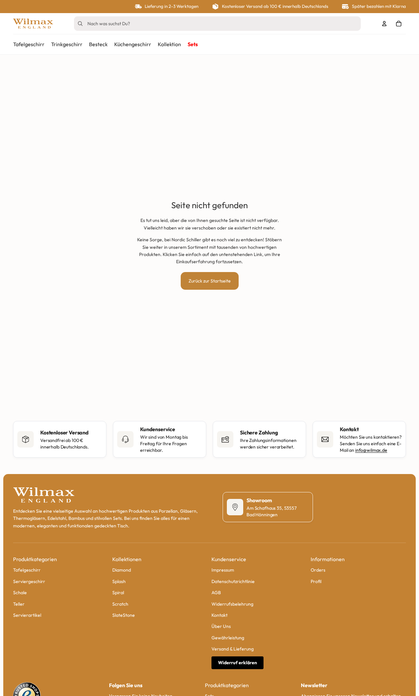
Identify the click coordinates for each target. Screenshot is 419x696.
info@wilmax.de (371, 450)
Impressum (222, 570)
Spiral (118, 592)
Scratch (120, 604)
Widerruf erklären (237, 663)
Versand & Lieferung (232, 649)
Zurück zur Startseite (210, 281)
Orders (318, 570)
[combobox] (208, 23)
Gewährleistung (227, 637)
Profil (316, 581)
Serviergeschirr (29, 581)
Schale (20, 592)
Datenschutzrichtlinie (233, 581)
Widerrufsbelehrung (232, 604)
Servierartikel (27, 615)
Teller (19, 604)
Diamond (121, 570)
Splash (119, 581)
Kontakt (219, 615)
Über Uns (221, 626)
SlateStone (123, 615)
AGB (216, 592)
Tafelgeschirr (27, 570)
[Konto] (384, 23)
